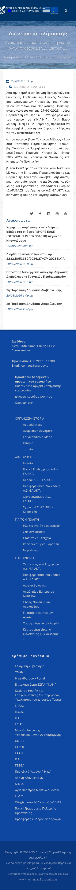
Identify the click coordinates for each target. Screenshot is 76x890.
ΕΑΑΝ (19, 753)
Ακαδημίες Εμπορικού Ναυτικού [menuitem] (38, 594)
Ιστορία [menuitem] (28, 443)
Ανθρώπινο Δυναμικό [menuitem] (38, 431)
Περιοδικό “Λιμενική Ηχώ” (33, 771)
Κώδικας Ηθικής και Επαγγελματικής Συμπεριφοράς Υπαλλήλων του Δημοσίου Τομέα (38, 695)
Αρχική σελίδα (12, 57)
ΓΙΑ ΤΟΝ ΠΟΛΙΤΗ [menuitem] (27, 519)
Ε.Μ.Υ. (19, 796)
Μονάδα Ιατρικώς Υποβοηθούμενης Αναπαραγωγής (38, 732)
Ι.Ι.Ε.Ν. (19, 705)
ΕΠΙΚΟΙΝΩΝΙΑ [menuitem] (24, 558)
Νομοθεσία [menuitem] (31, 550)
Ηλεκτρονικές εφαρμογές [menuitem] (41, 525)
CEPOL (20, 747)
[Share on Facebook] (40, 213)
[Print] (65, 213)
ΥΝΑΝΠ (20, 672)
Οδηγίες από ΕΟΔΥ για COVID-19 (38, 802)
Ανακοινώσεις (33, 57)
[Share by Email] (57, 213)
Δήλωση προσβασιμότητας (33, 396)
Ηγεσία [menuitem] (28, 463)
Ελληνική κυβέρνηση (29, 666)
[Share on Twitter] (31, 213)
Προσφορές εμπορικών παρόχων (38, 819)
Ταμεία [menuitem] (28, 449)
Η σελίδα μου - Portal (30, 678)
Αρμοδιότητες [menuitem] (32, 424)
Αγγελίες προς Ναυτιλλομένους (37, 790)
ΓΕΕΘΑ (19, 765)
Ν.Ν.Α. (19, 784)
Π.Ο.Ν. (19, 712)
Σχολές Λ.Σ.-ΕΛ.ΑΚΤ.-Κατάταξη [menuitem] (38, 509)
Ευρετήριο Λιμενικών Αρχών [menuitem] (38, 615)
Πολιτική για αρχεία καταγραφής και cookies (38, 388)
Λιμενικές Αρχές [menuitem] (35, 585)
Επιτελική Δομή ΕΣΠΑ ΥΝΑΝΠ (36, 684)
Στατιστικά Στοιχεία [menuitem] (37, 538)
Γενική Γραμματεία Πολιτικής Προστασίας (35, 811)
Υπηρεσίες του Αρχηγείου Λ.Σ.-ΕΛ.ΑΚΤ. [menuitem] (41, 566)
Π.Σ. (18, 718)
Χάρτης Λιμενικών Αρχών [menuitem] (41, 623)
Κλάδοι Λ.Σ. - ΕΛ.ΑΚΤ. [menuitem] (38, 480)
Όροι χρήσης (24, 402)
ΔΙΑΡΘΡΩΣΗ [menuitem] (23, 457)
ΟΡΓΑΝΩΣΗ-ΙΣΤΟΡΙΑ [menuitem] (29, 418)
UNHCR (20, 741)
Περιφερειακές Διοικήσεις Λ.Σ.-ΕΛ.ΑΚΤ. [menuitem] (41, 488)
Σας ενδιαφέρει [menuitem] (34, 532)
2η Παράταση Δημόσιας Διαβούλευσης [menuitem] (34, 290)
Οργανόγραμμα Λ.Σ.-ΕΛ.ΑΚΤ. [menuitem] (37, 499)
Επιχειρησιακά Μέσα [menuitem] (37, 437)
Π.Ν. (18, 759)
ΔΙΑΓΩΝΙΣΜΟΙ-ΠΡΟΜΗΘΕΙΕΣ (29, 86)
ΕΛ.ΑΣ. (19, 724)
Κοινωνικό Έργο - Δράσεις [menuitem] (41, 544)
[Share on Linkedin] (48, 213)
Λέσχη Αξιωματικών (29, 777)
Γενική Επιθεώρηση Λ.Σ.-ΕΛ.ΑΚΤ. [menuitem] (40, 471)
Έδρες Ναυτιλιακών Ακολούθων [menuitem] (37, 604)
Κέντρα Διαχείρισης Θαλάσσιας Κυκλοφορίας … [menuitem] (41, 634)
